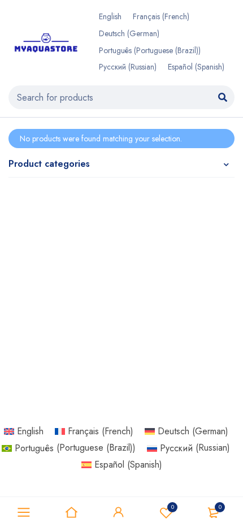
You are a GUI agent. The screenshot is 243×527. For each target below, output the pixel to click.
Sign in (118, 512)
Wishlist (172, 507)
